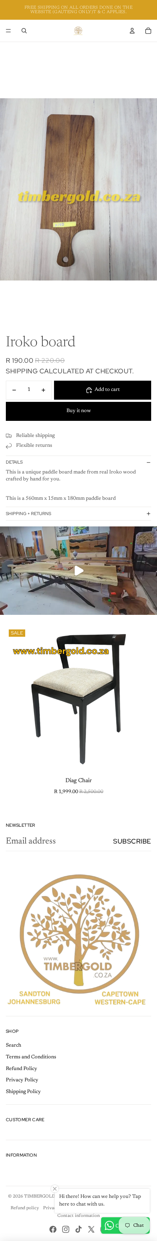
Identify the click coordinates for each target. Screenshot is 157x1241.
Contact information (78, 1216)
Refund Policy (21, 1068)
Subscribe (132, 841)
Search (13, 1045)
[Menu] (8, 30)
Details (14, 462)
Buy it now (78, 411)
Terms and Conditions (31, 1057)
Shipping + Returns (28, 514)
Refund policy (25, 1208)
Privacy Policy (22, 1080)
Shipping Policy (23, 1092)
